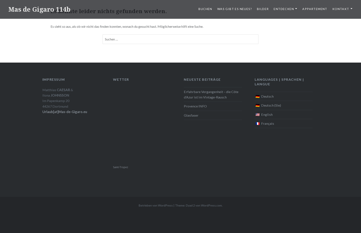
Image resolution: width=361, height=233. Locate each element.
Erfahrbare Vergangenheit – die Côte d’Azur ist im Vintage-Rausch (211, 94)
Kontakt (340, 9)
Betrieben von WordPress (156, 205)
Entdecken (284, 9)
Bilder (263, 9)
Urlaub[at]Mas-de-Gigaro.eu (64, 112)
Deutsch (267, 96)
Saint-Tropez (120, 167)
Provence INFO (195, 106)
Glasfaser (191, 115)
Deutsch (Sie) (271, 105)
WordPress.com (211, 205)
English (267, 114)
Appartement (314, 9)
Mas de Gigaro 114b (39, 9)
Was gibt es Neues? (234, 9)
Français (267, 123)
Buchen (205, 9)
